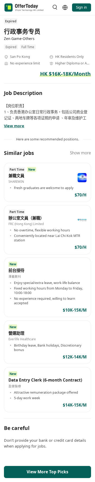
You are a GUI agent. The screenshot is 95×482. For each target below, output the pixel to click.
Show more (80, 153)
